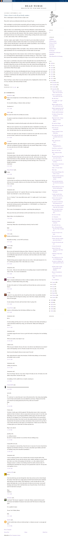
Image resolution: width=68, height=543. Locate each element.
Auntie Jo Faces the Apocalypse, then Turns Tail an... (57, 249)
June (53, 286)
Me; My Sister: (55, 98)
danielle (9, 520)
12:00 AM (9, 451)
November (54, 84)
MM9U (8, 112)
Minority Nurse (52, 48)
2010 (52, 80)
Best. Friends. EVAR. (56, 219)
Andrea (8, 245)
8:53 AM (9, 241)
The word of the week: (57, 236)
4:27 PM (9, 381)
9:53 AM (9, 304)
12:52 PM (9, 526)
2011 (52, 78)
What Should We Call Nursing (55, 56)
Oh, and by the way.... (56, 225)
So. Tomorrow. (55, 217)
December (54, 82)
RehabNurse (9, 95)
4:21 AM (9, 516)
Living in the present (56, 246)
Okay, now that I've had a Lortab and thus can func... (57, 211)
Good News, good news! (57, 148)
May (53, 288)
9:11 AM (9, 273)
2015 (52, 70)
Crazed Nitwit (10, 308)
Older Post (45, 532)
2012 (52, 76)
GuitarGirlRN (10, 385)
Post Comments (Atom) (15, 535)
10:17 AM (9, 327)
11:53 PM (9, 440)
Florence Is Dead (53, 43)
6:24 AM (9, 166)
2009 (52, 300)
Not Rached (51, 50)
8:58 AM (9, 264)
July (53, 284)
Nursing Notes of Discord (54, 52)
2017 (52, 65)
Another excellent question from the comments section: (57, 177)
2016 (52, 67)
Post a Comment (7, 529)
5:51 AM (9, 108)
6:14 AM (9, 137)
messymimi (9, 277)
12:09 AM (9, 468)
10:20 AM (9, 341)
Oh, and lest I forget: (56, 123)
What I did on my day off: (57, 125)
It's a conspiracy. (55, 279)
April (53, 291)
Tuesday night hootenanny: (58, 112)
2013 (52, 74)
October (54, 87)
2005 (52, 308)
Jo (7, 292)
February (54, 295)
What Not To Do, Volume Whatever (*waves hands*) (57, 119)
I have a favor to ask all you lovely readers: (16, 15)
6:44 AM (9, 186)
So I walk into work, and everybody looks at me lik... (57, 136)
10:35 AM (9, 359)
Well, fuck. (54, 170)
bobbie (8, 234)
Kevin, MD (51, 47)
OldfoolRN (51, 54)
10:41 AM (9, 367)
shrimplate (9, 497)
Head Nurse (34, 5)
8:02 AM (9, 230)
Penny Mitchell (10, 170)
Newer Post (6, 532)
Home (26, 532)
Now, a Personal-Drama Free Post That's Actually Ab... (58, 228)
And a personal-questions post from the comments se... (57, 182)
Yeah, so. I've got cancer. (57, 167)
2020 (52, 63)
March (53, 293)
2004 (52, 311)
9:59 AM (9, 312)
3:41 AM (9, 494)
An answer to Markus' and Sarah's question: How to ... (58, 262)
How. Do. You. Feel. (56, 150)
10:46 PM (9, 406)
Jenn (8, 141)
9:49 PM (9, 389)
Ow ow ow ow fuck (56, 214)
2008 (52, 302)
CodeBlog (51, 39)
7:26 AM (9, 218)
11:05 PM (9, 430)
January (54, 297)
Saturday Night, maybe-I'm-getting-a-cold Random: (57, 268)
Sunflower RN (10, 472)
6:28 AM (9, 174)
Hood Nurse (51, 45)
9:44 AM (9, 289)
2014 (52, 72)
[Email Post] (17, 87)
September (54, 89)
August (54, 282)
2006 (52, 306)
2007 (52, 304)
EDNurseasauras (52, 41)
